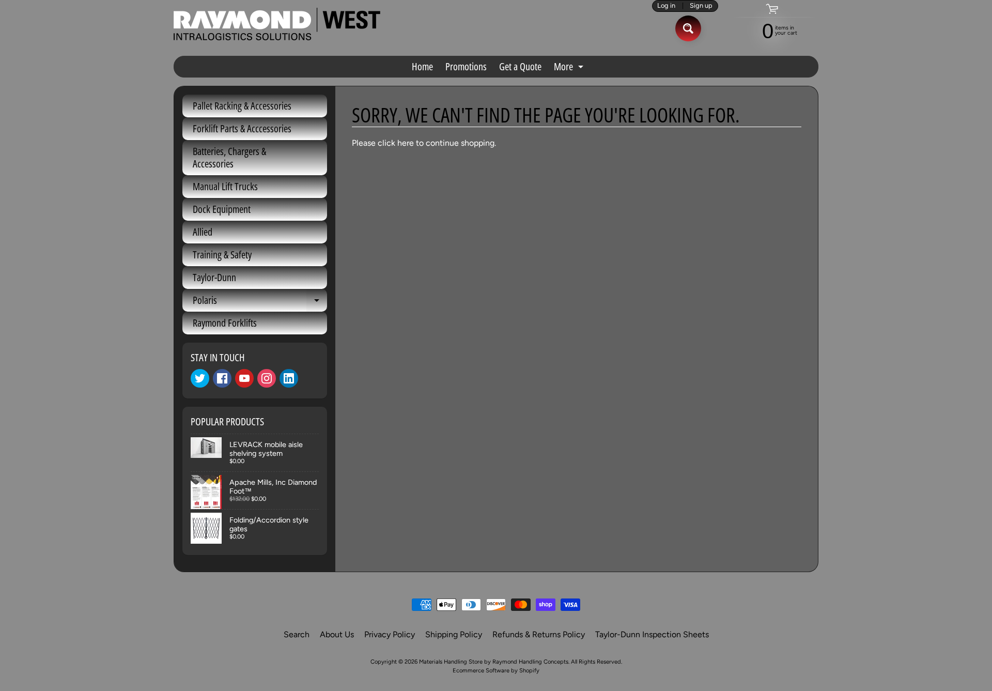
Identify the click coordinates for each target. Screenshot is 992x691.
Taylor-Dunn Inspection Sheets (652, 634)
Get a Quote (520, 66)
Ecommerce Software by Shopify (496, 670)
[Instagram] (266, 378)
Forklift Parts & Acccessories (242, 128)
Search (296, 634)
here (405, 143)
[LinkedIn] (289, 378)
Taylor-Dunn (214, 277)
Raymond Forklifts (225, 323)
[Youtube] (244, 378)
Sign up (701, 6)
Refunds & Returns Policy (538, 634)
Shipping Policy (453, 634)
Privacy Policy (389, 634)
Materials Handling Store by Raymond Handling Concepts (493, 661)
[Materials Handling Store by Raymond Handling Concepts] (277, 24)
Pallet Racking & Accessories (242, 106)
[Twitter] (200, 378)
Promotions (466, 66)
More (570, 68)
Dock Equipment (222, 209)
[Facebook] (222, 378)
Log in (666, 6)
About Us (337, 634)
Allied (202, 232)
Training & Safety (222, 255)
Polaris (260, 302)
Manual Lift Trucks (225, 186)
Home (422, 66)
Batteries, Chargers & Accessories (229, 157)
